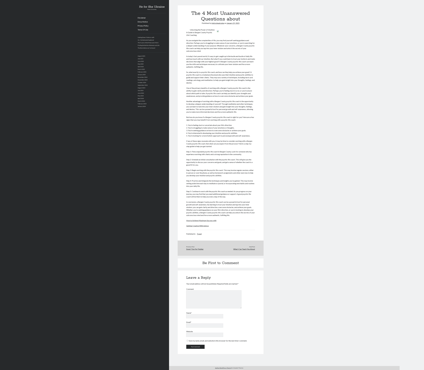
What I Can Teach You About (244, 249)
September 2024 (143, 85)
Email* (188, 322)
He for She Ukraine (152, 7)
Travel (199, 234)
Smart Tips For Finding (194, 249)
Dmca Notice (143, 22)
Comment (190, 289)
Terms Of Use (143, 30)
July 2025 (140, 58)
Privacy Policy (143, 26)
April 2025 (141, 66)
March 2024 (141, 101)
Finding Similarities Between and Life (148, 45)
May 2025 (141, 64)
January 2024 (142, 106)
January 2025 (142, 74)
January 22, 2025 (233, 23)
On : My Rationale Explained (146, 40)
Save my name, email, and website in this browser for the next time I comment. (218, 341)
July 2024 (140, 90)
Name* (189, 313)
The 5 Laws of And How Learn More (148, 42)
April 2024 (141, 98)
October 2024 (142, 82)
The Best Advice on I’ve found (146, 48)
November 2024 (142, 80)
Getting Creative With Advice (197, 226)
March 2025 (141, 69)
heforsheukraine (218, 23)
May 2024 (141, 96)
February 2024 (142, 104)
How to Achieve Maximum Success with (201, 220)
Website (189, 331)
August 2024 (141, 88)
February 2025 (142, 72)
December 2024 (142, 77)
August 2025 (141, 56)
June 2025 (141, 61)
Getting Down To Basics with (146, 37)
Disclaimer (142, 18)
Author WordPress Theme (223, 368)
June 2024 (141, 93)
